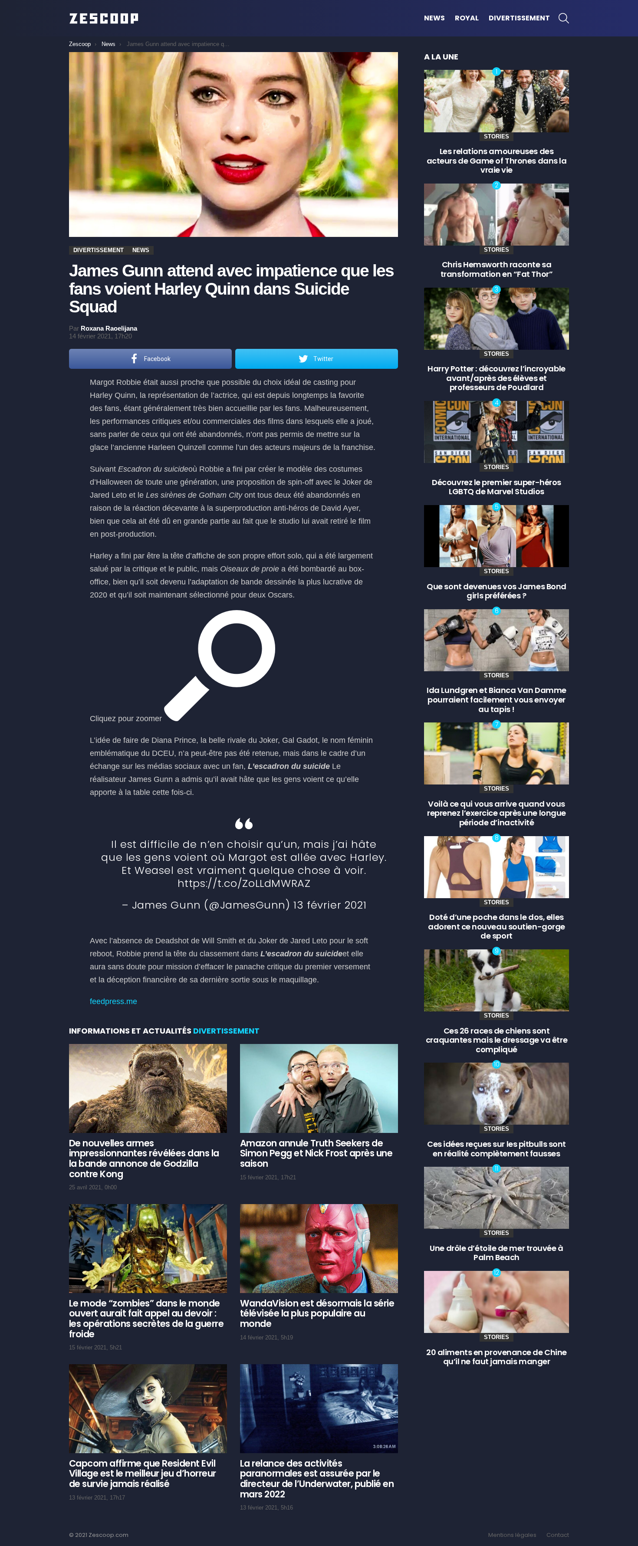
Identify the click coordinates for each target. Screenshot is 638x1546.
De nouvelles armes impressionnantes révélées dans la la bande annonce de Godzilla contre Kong (144, 1158)
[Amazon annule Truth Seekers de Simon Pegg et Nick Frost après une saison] (319, 1088)
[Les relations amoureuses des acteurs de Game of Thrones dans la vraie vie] (496, 101)
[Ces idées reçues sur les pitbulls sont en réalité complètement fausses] (496, 1094)
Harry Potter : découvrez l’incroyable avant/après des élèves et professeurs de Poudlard (496, 378)
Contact (557, 1535)
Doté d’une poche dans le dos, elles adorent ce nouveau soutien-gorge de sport (496, 926)
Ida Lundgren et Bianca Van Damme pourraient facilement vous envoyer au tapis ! (496, 699)
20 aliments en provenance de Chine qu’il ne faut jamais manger (496, 1357)
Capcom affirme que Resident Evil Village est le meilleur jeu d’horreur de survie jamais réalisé (142, 1473)
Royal (467, 18)
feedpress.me (113, 1001)
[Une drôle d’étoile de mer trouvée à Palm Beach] (496, 1198)
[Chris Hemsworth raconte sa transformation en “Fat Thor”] (496, 215)
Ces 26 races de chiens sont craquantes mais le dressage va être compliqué (496, 1040)
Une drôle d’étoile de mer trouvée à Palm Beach (496, 1253)
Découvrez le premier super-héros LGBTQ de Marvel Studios (496, 487)
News (434, 18)
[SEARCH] (564, 18)
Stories (496, 136)
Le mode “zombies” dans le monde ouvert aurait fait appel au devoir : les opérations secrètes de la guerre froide (146, 1318)
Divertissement (519, 18)
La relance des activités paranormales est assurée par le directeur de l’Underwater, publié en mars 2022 (317, 1478)
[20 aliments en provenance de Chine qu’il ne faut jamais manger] (496, 1302)
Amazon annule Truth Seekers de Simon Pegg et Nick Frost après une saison (316, 1153)
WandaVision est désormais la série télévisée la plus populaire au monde (317, 1313)
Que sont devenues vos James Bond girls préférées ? (496, 591)
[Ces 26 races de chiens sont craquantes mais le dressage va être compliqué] (496, 980)
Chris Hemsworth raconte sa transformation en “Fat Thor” (496, 269)
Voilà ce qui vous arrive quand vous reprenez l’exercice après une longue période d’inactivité (496, 813)
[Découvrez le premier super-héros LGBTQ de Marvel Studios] (496, 432)
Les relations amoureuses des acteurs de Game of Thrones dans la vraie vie (497, 160)
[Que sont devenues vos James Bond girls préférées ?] (496, 536)
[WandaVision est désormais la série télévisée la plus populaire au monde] (319, 1248)
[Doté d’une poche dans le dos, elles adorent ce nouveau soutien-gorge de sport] (496, 867)
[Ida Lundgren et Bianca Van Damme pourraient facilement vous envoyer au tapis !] (496, 640)
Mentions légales (512, 1535)
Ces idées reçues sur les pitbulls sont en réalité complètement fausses (496, 1149)
